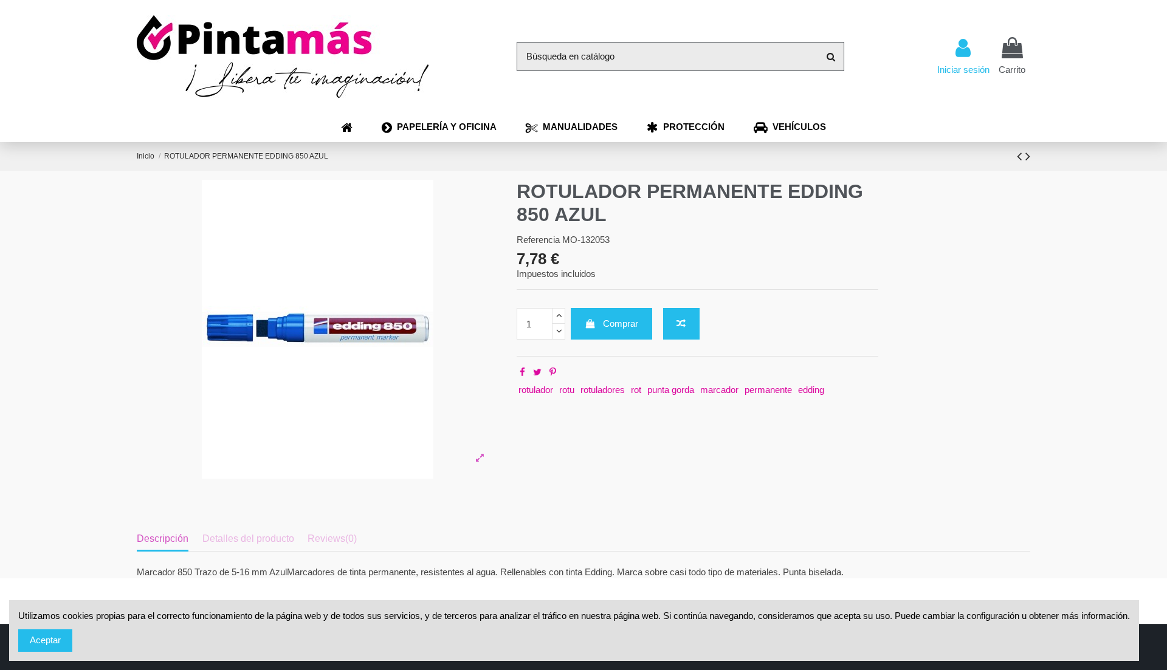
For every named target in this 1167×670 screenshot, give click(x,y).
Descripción (162, 538)
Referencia (538, 239)
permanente (768, 390)
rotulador (535, 390)
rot (636, 390)
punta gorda (670, 390)
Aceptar (45, 640)
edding (811, 390)
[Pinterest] (552, 372)
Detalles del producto (248, 538)
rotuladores (602, 390)
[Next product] (1027, 156)
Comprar (620, 323)
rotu (566, 390)
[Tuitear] (537, 372)
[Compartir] (522, 372)
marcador (719, 390)
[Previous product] (1021, 156)
